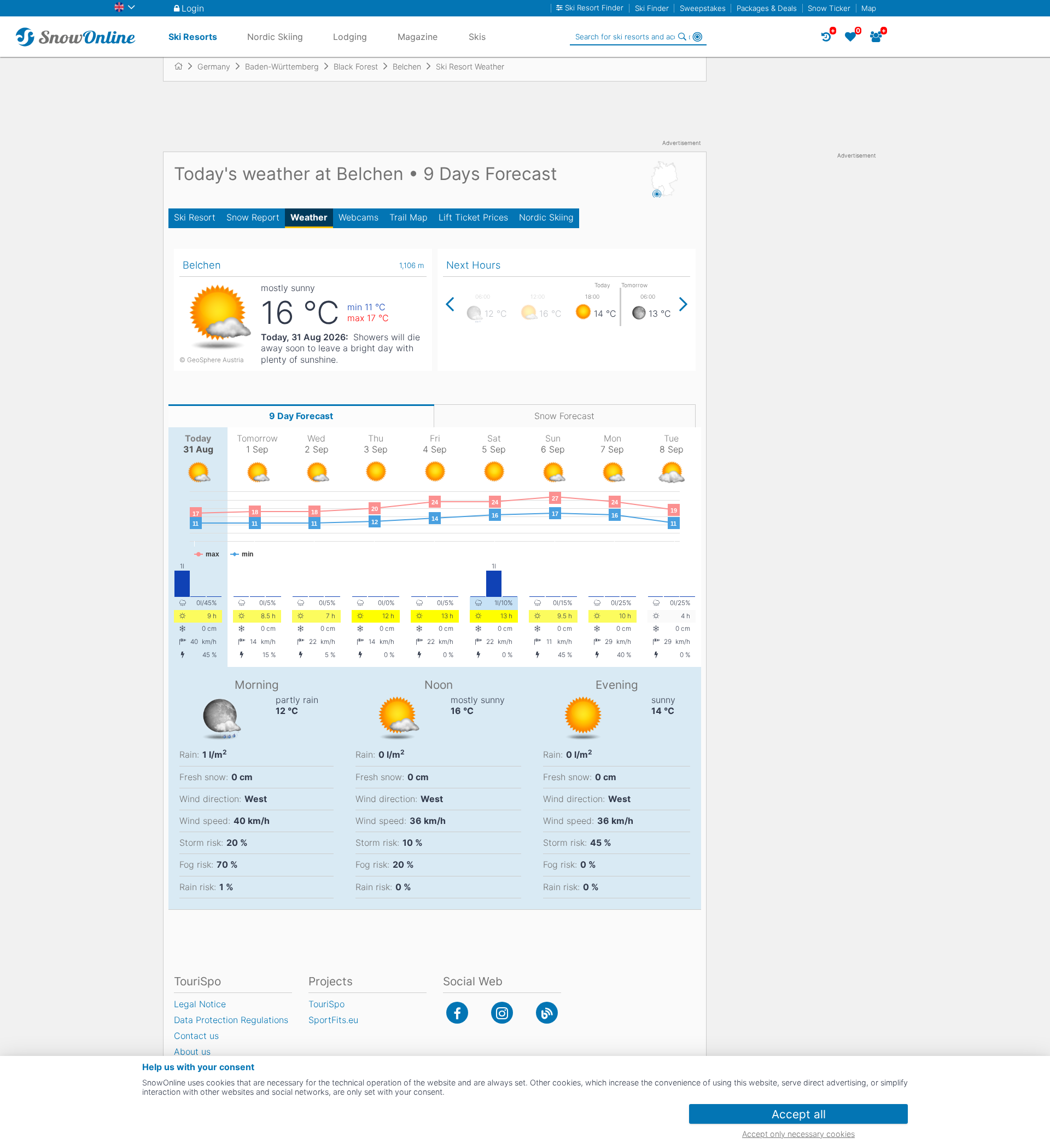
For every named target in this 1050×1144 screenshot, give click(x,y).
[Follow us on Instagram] (502, 1013)
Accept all (799, 1114)
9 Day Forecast (301, 415)
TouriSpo (326, 1003)
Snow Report (252, 217)
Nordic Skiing (546, 217)
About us (192, 1051)
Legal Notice (200, 1003)
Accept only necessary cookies (798, 1134)
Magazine (418, 36)
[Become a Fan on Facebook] (457, 1013)
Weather (309, 217)
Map (868, 8)
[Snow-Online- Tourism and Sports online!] (183, 66)
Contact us (196, 1035)
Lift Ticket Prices (473, 217)
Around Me (697, 37)
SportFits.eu (333, 1019)
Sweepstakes (703, 8)
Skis (477, 36)
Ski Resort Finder (594, 8)
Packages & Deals (767, 8)
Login (193, 8)
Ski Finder (652, 8)
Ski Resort (194, 217)
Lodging (350, 36)
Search (682, 37)
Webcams (358, 217)
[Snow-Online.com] (75, 36)
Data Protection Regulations (231, 1019)
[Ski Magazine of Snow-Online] (547, 1013)
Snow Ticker (829, 8)
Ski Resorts (192, 36)
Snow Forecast (564, 415)
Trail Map (408, 217)
